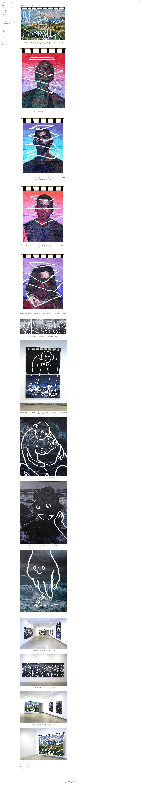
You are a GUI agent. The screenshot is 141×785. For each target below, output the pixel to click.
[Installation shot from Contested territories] (43, 633)
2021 (4, 16)
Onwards (34, 614)
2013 (4, 35)
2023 (4, 12)
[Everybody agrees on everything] (43, 375)
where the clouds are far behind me (29, 177)
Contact (4, 42)
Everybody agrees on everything (27, 412)
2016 (4, 30)
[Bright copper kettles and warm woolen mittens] (43, 281)
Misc (5, 25)
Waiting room (7, 23)
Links (3, 44)
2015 (4, 32)
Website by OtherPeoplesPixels (70, 782)
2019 (4, 19)
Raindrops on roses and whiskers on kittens (31, 110)
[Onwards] (43, 581)
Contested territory (33, 336)
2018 (4, 26)
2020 (4, 18)
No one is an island (33, 545)
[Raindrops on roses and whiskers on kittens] (43, 77)
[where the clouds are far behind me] (43, 145)
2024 (4, 10)
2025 (4, 9)
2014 (4, 33)
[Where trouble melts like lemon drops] (43, 213)
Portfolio (4, 5)
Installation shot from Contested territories (41, 650)
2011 (4, 39)
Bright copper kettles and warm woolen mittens (31, 313)
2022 (4, 14)
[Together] (43, 446)
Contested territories (9, 21)
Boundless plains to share (29, 42)
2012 (4, 37)
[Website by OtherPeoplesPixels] (138, 3)
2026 (4, 7)
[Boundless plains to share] (43, 23)
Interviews (5, 40)
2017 (4, 28)
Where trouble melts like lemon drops (29, 245)
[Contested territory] (43, 326)
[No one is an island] (43, 512)
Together (34, 477)
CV (3, 46)
